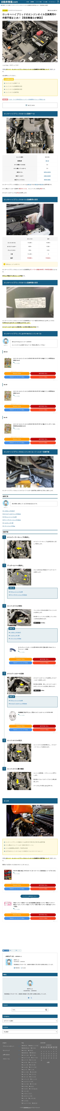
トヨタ (33, 1072)
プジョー (26, 1084)
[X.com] (23, 968)
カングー (25, 1060)
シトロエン (33, 1062)
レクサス (32, 1098)
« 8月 (48, 1062)
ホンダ (25, 1086)
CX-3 (33, 1048)
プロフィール (6, 1058)
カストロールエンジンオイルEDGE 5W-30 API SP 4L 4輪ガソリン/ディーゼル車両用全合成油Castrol (34, 425)
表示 (33, 105)
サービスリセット (52, 1)
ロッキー (19, 950)
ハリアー (33, 1074)
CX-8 (31, 1050)
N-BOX (33, 1052)
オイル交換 (45, 1)
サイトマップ (6, 1050)
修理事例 (32, 1)
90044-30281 (47, 179)
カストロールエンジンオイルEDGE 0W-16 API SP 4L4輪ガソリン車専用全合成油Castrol (34, 359)
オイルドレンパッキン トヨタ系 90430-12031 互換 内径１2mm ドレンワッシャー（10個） (37, 648)
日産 (35, 1103)
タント (32, 1069)
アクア (33, 1055)
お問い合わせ (6, 1054)
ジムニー (25, 1064)
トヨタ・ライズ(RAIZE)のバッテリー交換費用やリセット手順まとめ (26, 99)
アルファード (26, 1057)
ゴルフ (25, 1062)
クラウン (33, 1060)
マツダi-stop (33, 1088)
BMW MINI (26, 1048)
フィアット (26, 1079)
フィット (34, 1079)
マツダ (25, 1088)
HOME (27, 1)
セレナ (25, 1069)
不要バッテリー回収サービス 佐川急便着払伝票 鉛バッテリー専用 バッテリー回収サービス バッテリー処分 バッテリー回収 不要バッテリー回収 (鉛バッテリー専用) (34, 904)
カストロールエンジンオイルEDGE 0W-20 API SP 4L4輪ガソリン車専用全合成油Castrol (34, 392)
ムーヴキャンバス (27, 1093)
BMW (25, 1045)
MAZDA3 (25, 1052)
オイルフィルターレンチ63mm (12, 514)
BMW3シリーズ (34, 1045)
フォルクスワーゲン (28, 1081)
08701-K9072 (47, 172)
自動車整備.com (9, 1)
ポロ (32, 1086)
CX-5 (24, 1050)
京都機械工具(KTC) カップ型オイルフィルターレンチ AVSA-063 (35, 712)
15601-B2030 (47, 176)
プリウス (33, 1084)
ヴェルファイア (27, 1103)
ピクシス (33, 1076)
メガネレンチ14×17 (9, 511)
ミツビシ (26, 1091)
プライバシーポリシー (8, 1046)
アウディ (26, 1055)
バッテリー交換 (38, 1)
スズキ (33, 1064)
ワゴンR (25, 1100)
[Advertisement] (30, 935)
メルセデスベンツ (27, 1096)
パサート (25, 1076)
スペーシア (33, 1067)
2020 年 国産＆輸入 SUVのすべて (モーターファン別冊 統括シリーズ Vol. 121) (34, 870)
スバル (25, 1067)
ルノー (25, 1098)
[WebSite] (17, 968)
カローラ (34, 1057)
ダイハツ (13, 950)
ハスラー (25, 1074)
